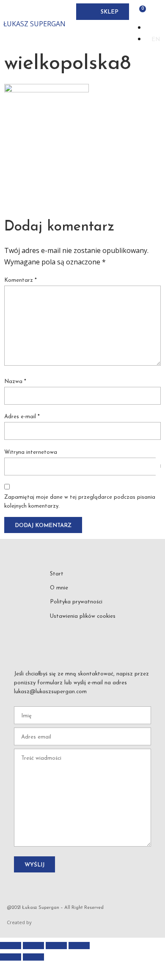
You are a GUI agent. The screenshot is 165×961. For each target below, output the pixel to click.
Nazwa (15, 381)
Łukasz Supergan (34, 23)
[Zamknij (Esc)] (79, 945)
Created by (19, 922)
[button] (83, 11)
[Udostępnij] (56, 945)
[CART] (140, 11)
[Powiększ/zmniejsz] (10, 945)
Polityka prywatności (76, 602)
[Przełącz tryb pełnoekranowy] (33, 945)
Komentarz (20, 280)
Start (56, 574)
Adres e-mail (22, 416)
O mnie (59, 588)
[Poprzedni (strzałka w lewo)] (10, 957)
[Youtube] (95, 629)
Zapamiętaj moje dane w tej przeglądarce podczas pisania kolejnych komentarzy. (79, 501)
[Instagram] (80, 629)
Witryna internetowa (30, 452)
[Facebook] (64, 629)
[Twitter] (110, 629)
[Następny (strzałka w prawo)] (33, 957)
